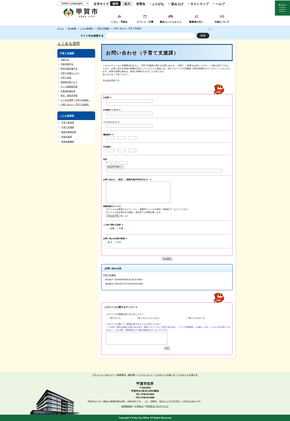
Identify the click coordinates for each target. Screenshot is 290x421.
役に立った (115, 318)
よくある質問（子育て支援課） (75, 100)
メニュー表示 (282, 8)
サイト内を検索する (92, 35)
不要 (121, 228)
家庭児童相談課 (68, 132)
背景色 (140, 4)
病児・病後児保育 (69, 95)
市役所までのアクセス (157, 406)
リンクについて (145, 375)
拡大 (127, 3)
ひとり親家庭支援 (69, 86)
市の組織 (72, 28)
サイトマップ (199, 4)
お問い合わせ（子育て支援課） (75, 104)
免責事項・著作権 (126, 375)
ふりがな (158, 4)
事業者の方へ (196, 22)
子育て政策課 (67, 122)
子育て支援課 (103, 28)
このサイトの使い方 (165, 375)
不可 (119, 242)
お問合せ (139, 406)
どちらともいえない (150, 318)
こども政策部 (86, 28)
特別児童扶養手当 (69, 68)
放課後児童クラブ (69, 82)
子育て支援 (66, 77)
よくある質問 (68, 43)
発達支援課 (66, 137)
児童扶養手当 (67, 64)
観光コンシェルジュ (171, 22)
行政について (222, 22)
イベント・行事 (145, 22)
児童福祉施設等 (68, 91)
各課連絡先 (127, 406)
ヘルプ (220, 4)
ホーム (60, 28)
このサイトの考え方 (187, 375)
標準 (115, 3)
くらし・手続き (119, 22)
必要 (112, 228)
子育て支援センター (70, 73)
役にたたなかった (196, 318)
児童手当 (65, 60)
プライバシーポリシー (103, 375)
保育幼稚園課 (67, 141)
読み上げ (177, 4)
